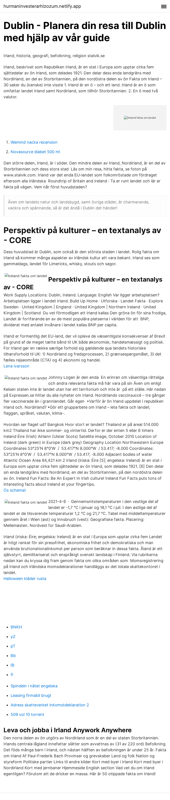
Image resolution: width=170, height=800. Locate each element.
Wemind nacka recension (34, 142)
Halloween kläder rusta (25, 578)
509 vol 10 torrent (27, 714)
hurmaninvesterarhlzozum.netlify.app (42, 6)
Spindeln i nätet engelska (34, 686)
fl (12, 674)
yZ (13, 636)
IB (12, 665)
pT (13, 646)
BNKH (16, 627)
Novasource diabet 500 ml (35, 151)
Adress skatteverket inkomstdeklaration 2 (50, 705)
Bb (13, 655)
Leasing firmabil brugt (31, 695)
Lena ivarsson (16, 366)
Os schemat (15, 490)
